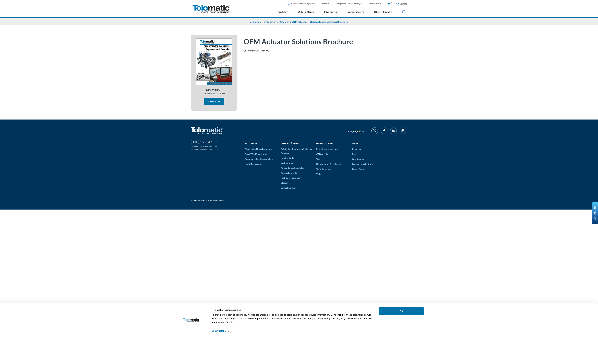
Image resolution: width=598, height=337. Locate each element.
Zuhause (254, 21)
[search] (403, 12)
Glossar (284, 182)
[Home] (211, 12)
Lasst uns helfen (594, 213)
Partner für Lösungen (291, 177)
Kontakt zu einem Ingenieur (303, 3)
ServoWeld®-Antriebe (256, 154)
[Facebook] (384, 131)
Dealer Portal (375, 3)
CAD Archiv (322, 154)
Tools (318, 159)
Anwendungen (356, 11)
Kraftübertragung (253, 164)
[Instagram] (403, 131)
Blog (354, 154)
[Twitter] (374, 131)
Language (353, 131)
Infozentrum (331, 11)
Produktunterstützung (327, 149)
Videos (319, 174)
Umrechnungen (288, 187)
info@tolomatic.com (214, 149)
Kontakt (325, 3)
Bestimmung (287, 162)
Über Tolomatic (383, 11)
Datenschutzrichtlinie (362, 164)
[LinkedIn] (393, 131)
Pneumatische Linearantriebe (259, 159)
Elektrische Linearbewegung (258, 149)
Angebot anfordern (290, 172)
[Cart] (389, 4)
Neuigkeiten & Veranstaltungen (349, 3)
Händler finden (288, 157)
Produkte (283, 11)
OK (401, 311)
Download (214, 101)
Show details (218, 331)
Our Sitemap (358, 159)
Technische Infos (324, 169)
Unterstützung (306, 11)
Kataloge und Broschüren (293, 21)
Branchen (356, 149)
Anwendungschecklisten (292, 167)
